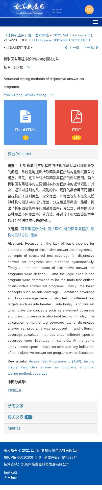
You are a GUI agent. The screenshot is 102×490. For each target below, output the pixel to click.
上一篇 (73, 48)
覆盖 (33, 235)
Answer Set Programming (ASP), (56, 361)
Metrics (14, 428)
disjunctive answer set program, (50, 367)
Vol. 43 (68, 35)
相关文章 (19, 417)
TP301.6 (14, 390)
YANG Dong (13, 95)
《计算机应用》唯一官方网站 (26, 35)
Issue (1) (85, 35)
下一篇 (89, 48)
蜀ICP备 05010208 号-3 (22, 457)
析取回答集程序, (77, 229)
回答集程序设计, (34, 229)
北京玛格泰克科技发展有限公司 (45, 464)
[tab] (51, 154)
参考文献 (16, 406)
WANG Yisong (35, 95)
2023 (57, 35)
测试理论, (56, 229)
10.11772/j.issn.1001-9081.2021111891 (59, 40)
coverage (40, 373)
